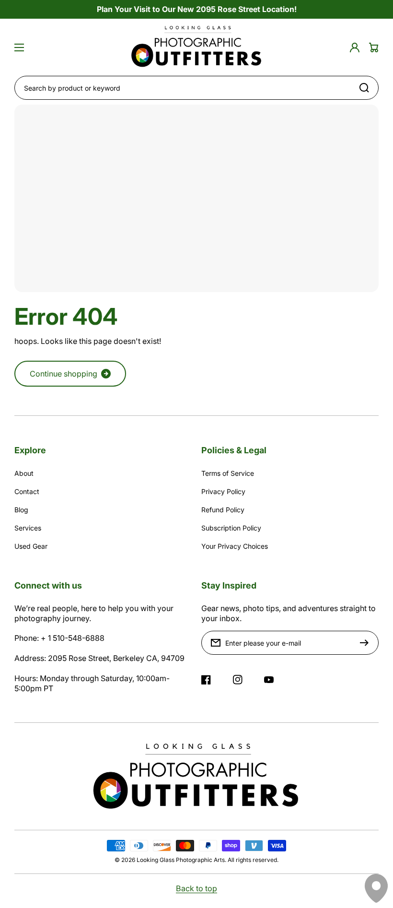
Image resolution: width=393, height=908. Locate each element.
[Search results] (367, 88)
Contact (26, 491)
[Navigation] (19, 47)
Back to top (196, 888)
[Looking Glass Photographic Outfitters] (196, 47)
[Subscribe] (367, 643)
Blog (21, 510)
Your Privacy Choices (234, 546)
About (24, 473)
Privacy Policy (223, 491)
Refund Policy (222, 510)
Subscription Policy (231, 528)
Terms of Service (227, 473)
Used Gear (30, 546)
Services (27, 528)
